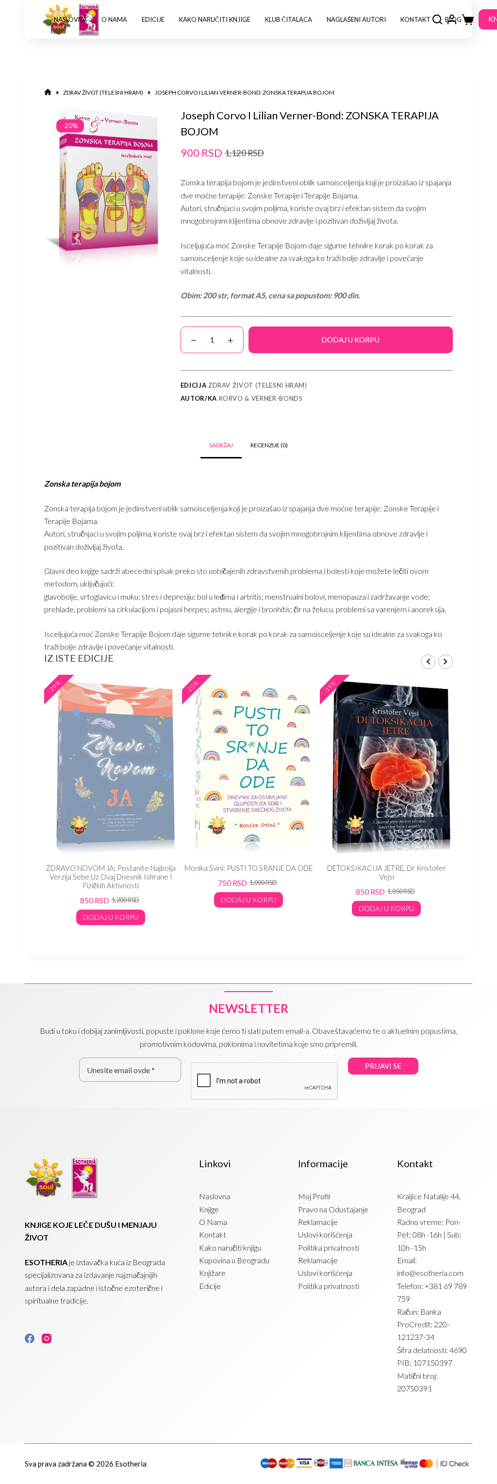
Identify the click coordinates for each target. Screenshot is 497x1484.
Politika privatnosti (328, 1247)
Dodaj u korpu (350, 339)
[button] (445, 661)
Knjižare (212, 1272)
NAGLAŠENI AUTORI (356, 19)
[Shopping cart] (468, 20)
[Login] (452, 19)
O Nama (114, 19)
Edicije (153, 19)
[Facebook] (29, 1338)
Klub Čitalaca (288, 19)
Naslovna (70, 19)
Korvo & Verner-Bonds (261, 398)
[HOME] (47, 92)
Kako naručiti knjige (214, 19)
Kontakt (415, 19)
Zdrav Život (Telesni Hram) (257, 385)
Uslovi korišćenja (325, 1234)
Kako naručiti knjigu (230, 1247)
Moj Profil (314, 1196)
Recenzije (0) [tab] (269, 445)
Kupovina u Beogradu (234, 1260)
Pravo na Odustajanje (333, 1209)
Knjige (209, 1209)
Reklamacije (318, 1221)
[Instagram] (46, 1338)
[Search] (437, 19)
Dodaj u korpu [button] (110, 917)
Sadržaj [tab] (221, 445)
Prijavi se (383, 1065)
